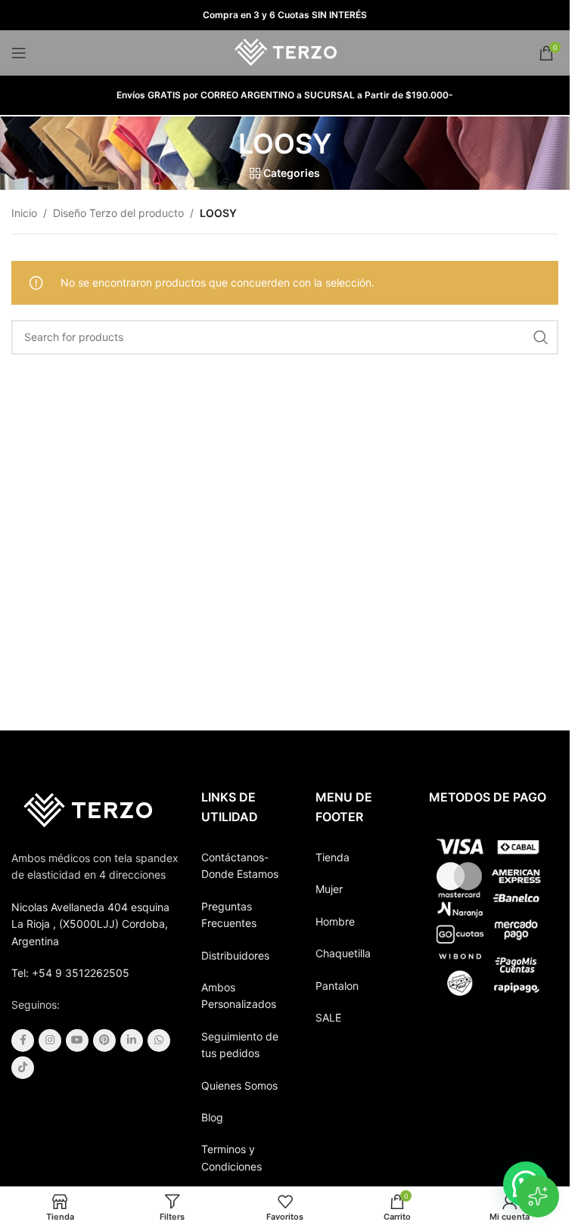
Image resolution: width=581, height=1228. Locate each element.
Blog (212, 1117)
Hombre (335, 921)
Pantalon (337, 985)
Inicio (24, 212)
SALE (328, 1017)
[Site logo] (285, 51)
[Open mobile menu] (19, 53)
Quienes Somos (239, 1085)
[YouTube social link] (77, 1040)
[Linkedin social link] (131, 1040)
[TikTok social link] (22, 1067)
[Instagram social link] (50, 1040)
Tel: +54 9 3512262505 (70, 972)
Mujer (329, 888)
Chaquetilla (343, 953)
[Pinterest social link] (104, 1040)
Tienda (332, 857)
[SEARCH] (541, 337)
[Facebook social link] (22, 1040)
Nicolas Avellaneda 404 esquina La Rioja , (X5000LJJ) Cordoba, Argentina (90, 924)
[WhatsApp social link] (159, 1040)
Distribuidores (235, 955)
